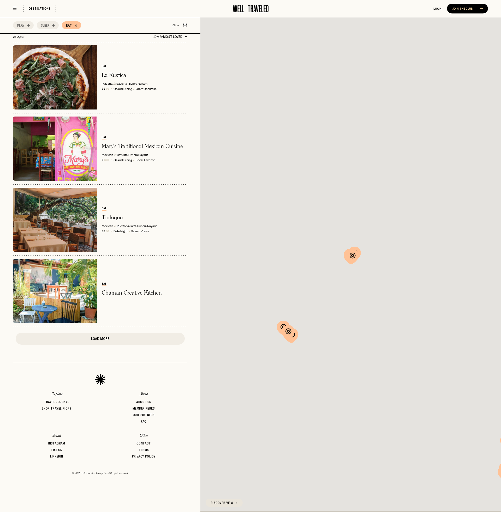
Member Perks (144, 408)
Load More (100, 339)
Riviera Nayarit (137, 83)
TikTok (56, 449)
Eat (104, 66)
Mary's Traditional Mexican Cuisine (142, 146)
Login (437, 8)
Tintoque (112, 217)
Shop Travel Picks (56, 408)
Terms (144, 449)
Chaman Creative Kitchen (132, 292)
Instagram (56, 443)
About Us (143, 401)
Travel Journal (56, 401)
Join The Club (463, 8)
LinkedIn (56, 456)
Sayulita (121, 83)
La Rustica (114, 74)
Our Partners (144, 414)
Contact (143, 443)
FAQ (143, 421)
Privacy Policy (144, 456)
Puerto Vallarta (126, 225)
